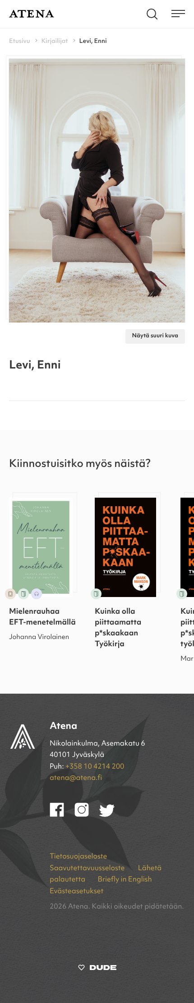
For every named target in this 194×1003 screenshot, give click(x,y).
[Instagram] (86, 815)
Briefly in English (124, 879)
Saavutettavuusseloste (88, 868)
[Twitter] (111, 815)
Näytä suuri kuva (155, 336)
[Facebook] (62, 815)
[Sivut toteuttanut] (97, 969)
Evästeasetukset (76, 891)
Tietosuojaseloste (78, 856)
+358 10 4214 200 (94, 766)
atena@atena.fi (76, 778)
